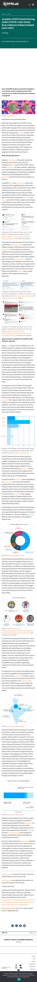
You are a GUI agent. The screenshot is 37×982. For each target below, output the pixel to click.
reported (17, 494)
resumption (11, 167)
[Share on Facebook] (16, 925)
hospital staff (6, 249)
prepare (20, 271)
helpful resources (20, 259)
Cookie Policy (32, 966)
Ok (19, 979)
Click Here (18, 942)
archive (18, 628)
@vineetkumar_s (22, 631)
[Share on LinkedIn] (24, 925)
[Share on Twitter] (20, 925)
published (18, 479)
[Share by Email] (12, 925)
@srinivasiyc (11, 628)
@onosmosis (17, 453)
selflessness (25, 841)
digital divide (25, 681)
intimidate (30, 830)
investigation (8, 482)
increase (21, 133)
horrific (4, 200)
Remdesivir (24, 468)
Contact (33, 956)
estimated (18, 676)
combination (12, 160)
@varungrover (6, 633)
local (11, 183)
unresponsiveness (16, 244)
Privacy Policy (32, 964)
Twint (8, 345)
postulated (5, 177)
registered (5, 400)
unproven (31, 514)
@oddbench (11, 116)
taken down (28, 823)
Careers (33, 961)
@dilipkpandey (6, 631)
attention (26, 197)
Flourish (26, 453)
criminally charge (13, 832)
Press (34, 959)
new (13, 165)
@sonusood (21, 633)
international (20, 183)
